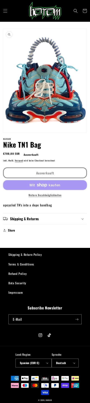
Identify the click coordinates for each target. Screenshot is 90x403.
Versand (19, 160)
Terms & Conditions (21, 264)
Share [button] (11, 230)
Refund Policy (17, 273)
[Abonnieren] (76, 319)
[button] (5, 10)
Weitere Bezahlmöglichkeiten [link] (45, 195)
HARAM (49, 400)
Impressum (15, 292)
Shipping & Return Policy (25, 254)
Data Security (17, 283)
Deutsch (61, 363)
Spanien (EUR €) (29, 363)
